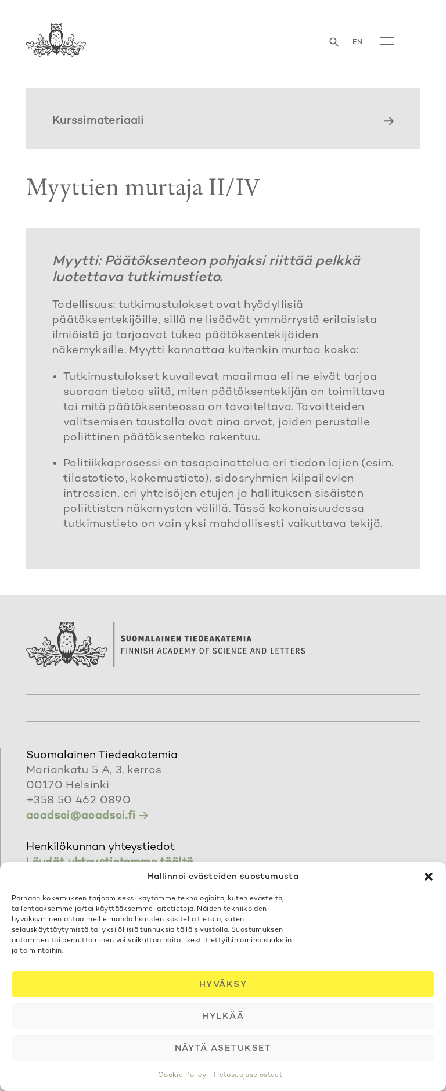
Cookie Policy (182, 1075)
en (358, 42)
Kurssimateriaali (98, 121)
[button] (428, 876)
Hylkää (223, 1016)
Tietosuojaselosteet (247, 1075)
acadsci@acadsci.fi (81, 816)
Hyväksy (223, 984)
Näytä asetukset (223, 1048)
